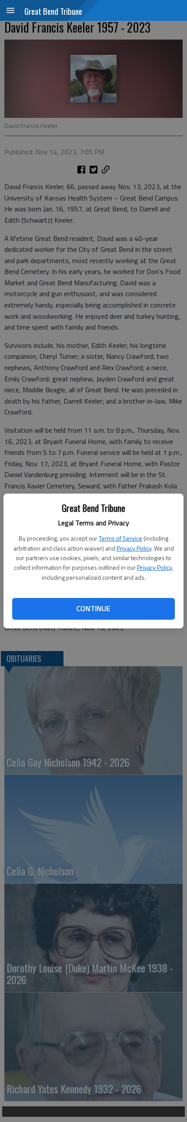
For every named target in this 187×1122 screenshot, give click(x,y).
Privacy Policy (134, 548)
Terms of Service (120, 538)
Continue (93, 608)
